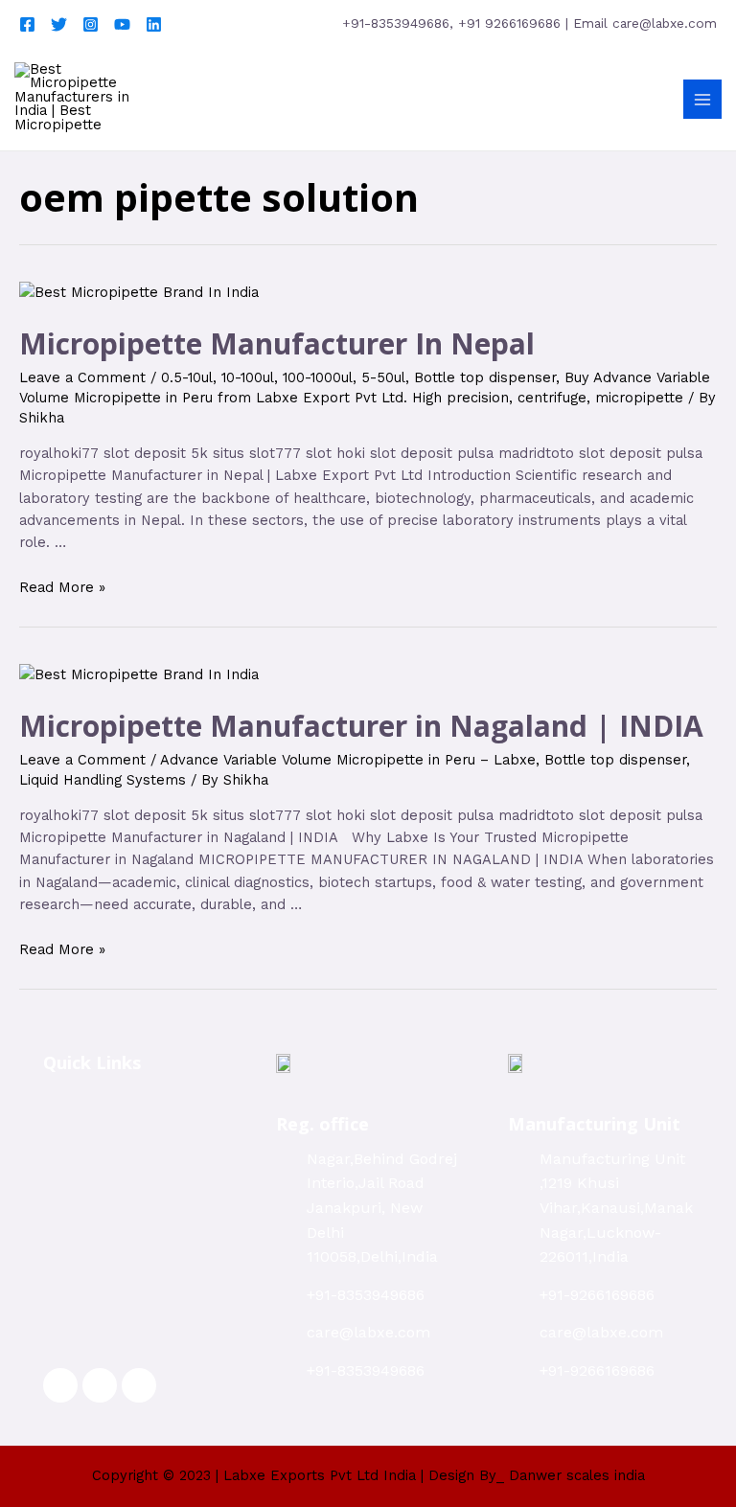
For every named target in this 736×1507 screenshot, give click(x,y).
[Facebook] (27, 24)
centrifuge (552, 397)
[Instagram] (90, 24)
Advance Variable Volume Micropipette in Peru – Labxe (348, 759)
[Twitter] (59, 24)
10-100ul (247, 377)
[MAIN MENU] (702, 99)
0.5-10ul (187, 377)
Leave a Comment (82, 377)
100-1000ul (318, 377)
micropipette (639, 397)
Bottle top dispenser (485, 377)
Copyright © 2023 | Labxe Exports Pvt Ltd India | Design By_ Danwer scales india (368, 1475)
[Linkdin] (154, 24)
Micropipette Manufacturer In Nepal (277, 343)
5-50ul (383, 377)
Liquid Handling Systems (102, 779)
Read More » (62, 587)
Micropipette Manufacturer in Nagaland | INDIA (361, 725)
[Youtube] (122, 24)
